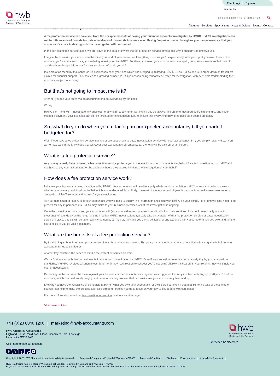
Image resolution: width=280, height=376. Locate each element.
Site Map (171, 358)
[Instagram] (27, 351)
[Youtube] (33, 351)
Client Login (234, 3)
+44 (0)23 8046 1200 (25, 323)
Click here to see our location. (24, 343)
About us (194, 25)
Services (207, 25)
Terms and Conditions (151, 358)
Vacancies (230, 9)
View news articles (55, 305)
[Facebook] (9, 351)
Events (257, 25)
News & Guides (241, 25)
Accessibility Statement (211, 358)
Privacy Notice (187, 358)
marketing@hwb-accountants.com (82, 323)
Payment (250, 3)
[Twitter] (15, 351)
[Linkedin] (21, 351)
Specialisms (222, 25)
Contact (268, 25)
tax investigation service (147, 140)
